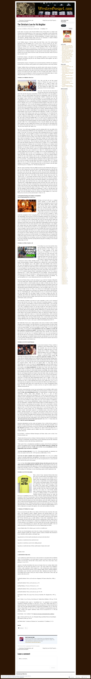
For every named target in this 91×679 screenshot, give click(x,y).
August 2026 (64, 89)
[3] (38, 291)
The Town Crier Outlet (30, 26)
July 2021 (63, 156)
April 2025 (63, 107)
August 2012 (64, 258)
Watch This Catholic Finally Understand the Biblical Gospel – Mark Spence (67, 58)
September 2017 (64, 190)
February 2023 (64, 136)
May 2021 (63, 158)
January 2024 (64, 124)
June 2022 (63, 145)
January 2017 (64, 199)
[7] (25, 430)
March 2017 (64, 197)
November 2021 (64, 153)
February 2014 (64, 238)
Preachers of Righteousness (66, 68)
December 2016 (64, 200)
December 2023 (64, 125)
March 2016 (64, 210)
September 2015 (64, 217)
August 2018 (64, 180)
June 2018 (63, 182)
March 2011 (64, 277)
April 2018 (63, 185)
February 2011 (64, 278)
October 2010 (64, 282)
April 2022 (63, 147)
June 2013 (63, 247)
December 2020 (64, 161)
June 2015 (63, 220)
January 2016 (64, 212)
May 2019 (63, 170)
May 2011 (63, 274)
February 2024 (64, 123)
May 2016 (63, 208)
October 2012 (64, 256)
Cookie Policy (22, 677)
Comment (53, 667)
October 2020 (64, 163)
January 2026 (64, 97)
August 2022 (64, 143)
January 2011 (64, 279)
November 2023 (64, 126)
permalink (37, 645)
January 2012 (64, 266)
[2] (50, 277)
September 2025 (64, 102)
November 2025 (64, 99)
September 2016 (64, 204)
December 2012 (64, 253)
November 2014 (64, 228)
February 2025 (64, 109)
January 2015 (64, 226)
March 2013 (64, 250)
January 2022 (64, 150)
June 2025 (63, 105)
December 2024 (64, 112)
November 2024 (64, 113)
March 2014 (64, 237)
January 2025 (64, 110)
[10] (31, 501)
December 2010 (64, 280)
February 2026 (64, 96)
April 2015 (63, 222)
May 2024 (63, 119)
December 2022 (64, 138)
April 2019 (63, 171)
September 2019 (64, 166)
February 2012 (64, 264)
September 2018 (64, 179)
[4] (20, 334)
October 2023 (64, 127)
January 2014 (64, 239)
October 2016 (64, 202)
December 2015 (64, 213)
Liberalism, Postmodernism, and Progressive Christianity (25, 20)
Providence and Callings (65, 65)
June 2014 (63, 233)
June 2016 (63, 207)
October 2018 (64, 178)
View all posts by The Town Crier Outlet (33, 642)
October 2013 (64, 242)
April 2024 (63, 120)
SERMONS (53, 16)
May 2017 (63, 195)
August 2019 (64, 167)
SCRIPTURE (46, 16)
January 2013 (64, 252)
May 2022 (63, 146)
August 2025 (64, 103)
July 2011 (63, 272)
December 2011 (64, 267)
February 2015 (64, 225)
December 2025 (64, 98)
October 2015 (64, 216)
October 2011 (64, 269)
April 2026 (63, 94)
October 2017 (64, 189)
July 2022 (63, 144)
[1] (32, 217)
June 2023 (63, 131)
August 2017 (64, 191)
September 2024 (64, 115)
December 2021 (64, 151)
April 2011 (63, 276)
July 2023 (63, 130)
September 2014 (64, 230)
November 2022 (64, 139)
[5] (47, 401)
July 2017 (63, 192)
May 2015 (63, 221)
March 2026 (64, 95)
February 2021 (64, 160)
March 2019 (64, 172)
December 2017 (64, 187)
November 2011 (64, 268)
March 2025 (64, 108)
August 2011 (64, 271)
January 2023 (64, 137)
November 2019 (64, 164)
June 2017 (63, 194)
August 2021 (64, 155)
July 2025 (63, 104)
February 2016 (64, 211)
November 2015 (64, 215)
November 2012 (64, 254)
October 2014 (64, 229)
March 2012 (64, 263)
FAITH (41, 16)
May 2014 (63, 235)
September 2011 (64, 270)
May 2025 (63, 106)
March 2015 (64, 223)
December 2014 (64, 227)
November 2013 (64, 241)
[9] (55, 469)
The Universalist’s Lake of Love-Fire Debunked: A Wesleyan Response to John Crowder (67, 78)
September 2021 (64, 154)
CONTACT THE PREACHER (27, 16)
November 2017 (64, 188)
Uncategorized (28, 645)
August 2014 (64, 231)
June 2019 (63, 169)
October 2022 (64, 140)
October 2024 (64, 114)
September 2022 (64, 141)
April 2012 (63, 262)
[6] (51, 402)
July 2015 (63, 219)
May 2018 (63, 184)
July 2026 (63, 90)
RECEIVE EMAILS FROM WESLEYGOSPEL (64, 21)
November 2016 (64, 201)
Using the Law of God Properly (50, 20)
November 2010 (64, 281)
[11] (38, 534)
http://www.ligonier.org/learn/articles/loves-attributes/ (44, 613)
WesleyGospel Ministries (21, 674)
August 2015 (64, 218)
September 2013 (64, 243)
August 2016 (64, 205)
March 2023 (64, 135)
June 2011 (63, 273)
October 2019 (64, 165)
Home (19, 16)
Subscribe (63, 25)
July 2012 (63, 259)
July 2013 (63, 246)
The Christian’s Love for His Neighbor (31, 24)
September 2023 (64, 128)
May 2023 (63, 133)
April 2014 (63, 236)
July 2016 (63, 206)
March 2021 (64, 159)
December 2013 (64, 240)
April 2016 (63, 209)
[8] (34, 445)
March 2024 (64, 122)
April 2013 (63, 249)
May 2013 (63, 248)
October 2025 (64, 100)
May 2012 (63, 261)
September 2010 (64, 283)
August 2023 (64, 129)
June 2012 (63, 260)
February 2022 (64, 149)
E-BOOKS (37, 16)
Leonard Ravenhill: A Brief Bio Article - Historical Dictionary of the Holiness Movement (67, 73)
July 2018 (63, 181)
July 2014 (63, 232)
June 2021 (63, 157)
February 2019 (64, 174)
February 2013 (64, 251)
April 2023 (63, 134)
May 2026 (63, 93)
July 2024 (63, 117)
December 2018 (64, 176)
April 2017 (63, 196)
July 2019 (63, 168)
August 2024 (64, 116)
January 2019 (64, 175)
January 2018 (64, 186)
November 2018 (64, 177)
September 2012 (64, 257)
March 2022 (64, 148)
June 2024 (63, 118)
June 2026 (63, 92)
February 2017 (64, 198)
